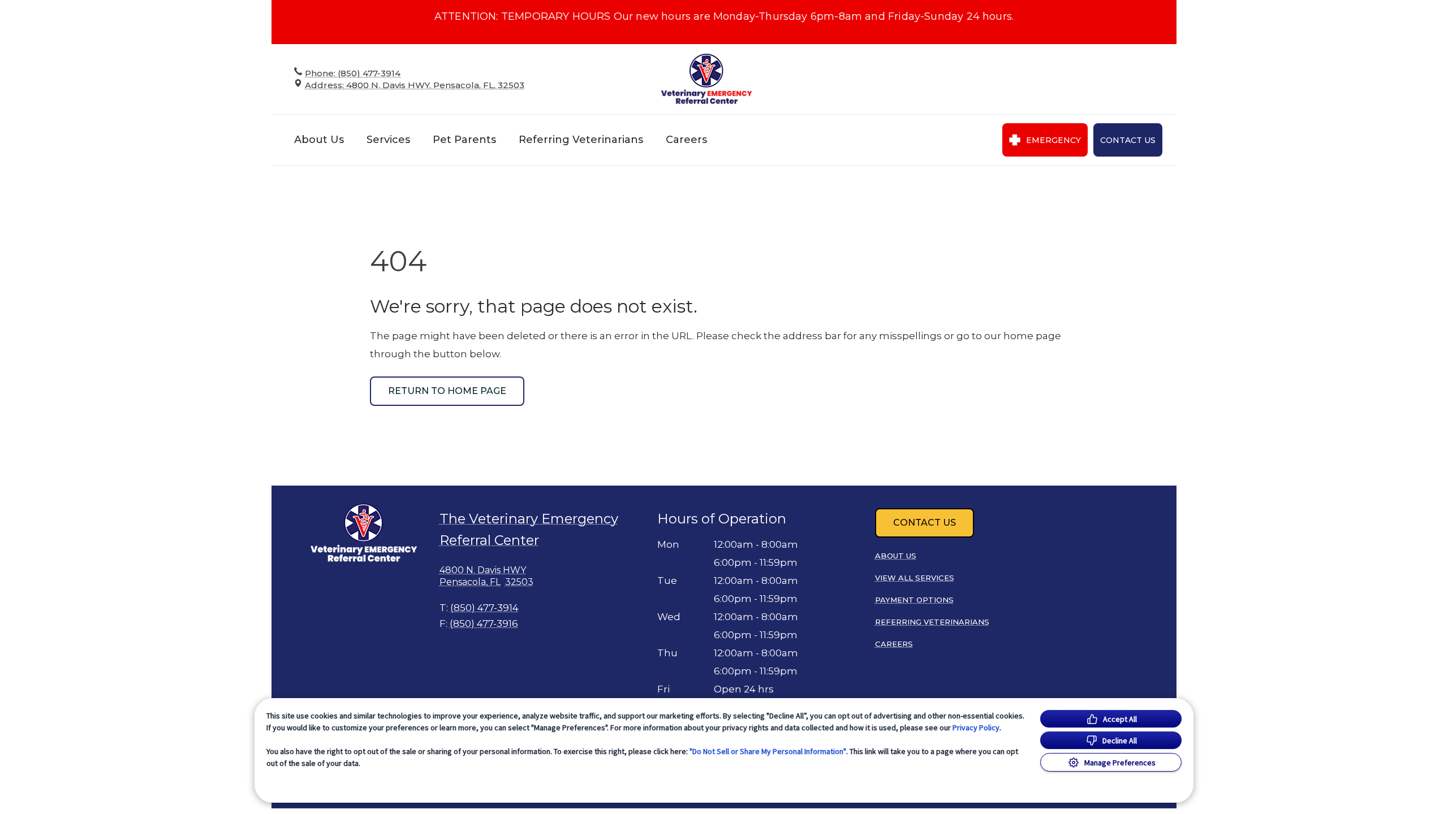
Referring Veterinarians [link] (581, 139)
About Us (319, 139)
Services (388, 139)
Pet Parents (464, 139)
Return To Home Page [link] (447, 391)
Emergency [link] (1053, 140)
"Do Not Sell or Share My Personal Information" (767, 751)
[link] (707, 79)
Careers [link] (686, 139)
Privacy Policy (976, 727)
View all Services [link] (914, 577)
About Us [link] (895, 555)
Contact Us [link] (1128, 140)
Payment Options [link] (914, 599)
